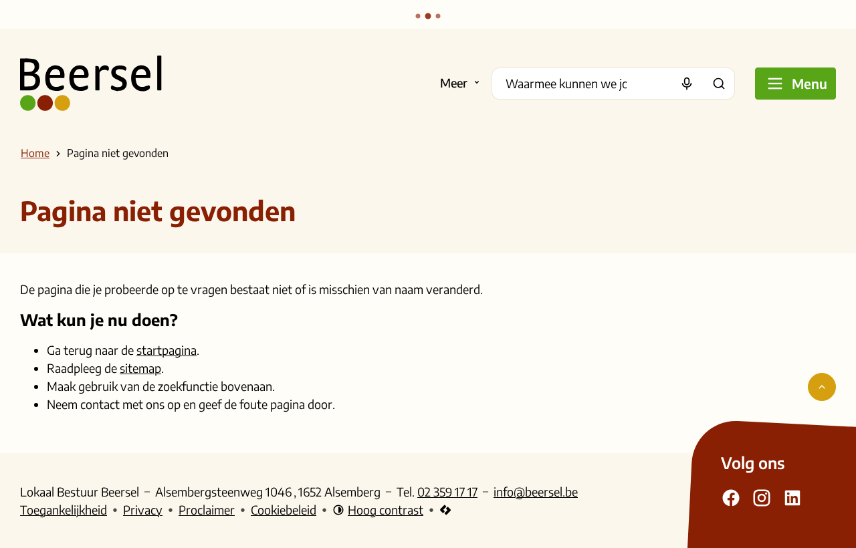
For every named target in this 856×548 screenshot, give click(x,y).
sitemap (140, 368)
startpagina (166, 350)
